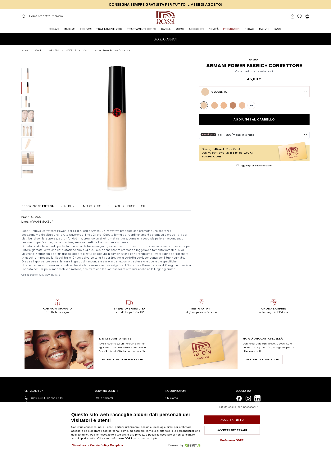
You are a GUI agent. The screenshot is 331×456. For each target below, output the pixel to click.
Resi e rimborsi (104, 397)
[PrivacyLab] (192, 445)
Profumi (86, 28)
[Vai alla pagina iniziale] (165, 16)
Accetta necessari (232, 430)
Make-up (69, 28)
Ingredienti (68, 206)
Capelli (166, 28)
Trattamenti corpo (141, 28)
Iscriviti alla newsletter (122, 359)
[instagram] (249, 398)
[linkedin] (259, 398)
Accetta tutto (232, 419)
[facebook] (240, 398)
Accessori (196, 28)
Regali (249, 28)
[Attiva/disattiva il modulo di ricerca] (24, 16)
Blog (277, 28)
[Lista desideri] (299, 16)
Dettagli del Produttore (127, 206)
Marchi (264, 28)
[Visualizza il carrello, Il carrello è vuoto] (307, 16)
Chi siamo (172, 397)
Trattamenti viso (109, 28)
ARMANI (54, 50)
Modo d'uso (92, 206)
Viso (85, 50)
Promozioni (231, 28)
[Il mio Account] (292, 16)
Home (24, 50)
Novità (214, 28)
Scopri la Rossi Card (262, 359)
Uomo (180, 28)
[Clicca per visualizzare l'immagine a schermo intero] (117, 128)
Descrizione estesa (37, 206)
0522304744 (46, 397)
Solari (54, 28)
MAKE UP (71, 50)
